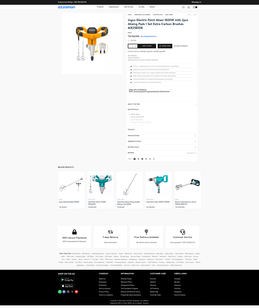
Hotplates (131, 262)
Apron (80, 259)
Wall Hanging (189, 253)
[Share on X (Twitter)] (134, 159)
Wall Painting (76, 253)
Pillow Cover (109, 259)
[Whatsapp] (60, 292)
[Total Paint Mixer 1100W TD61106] (158, 184)
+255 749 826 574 (79, 2)
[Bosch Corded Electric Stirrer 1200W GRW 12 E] (187, 184)
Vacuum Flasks (135, 256)
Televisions (163, 256)
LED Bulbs (90, 256)
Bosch (177, 199)
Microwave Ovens (163, 265)
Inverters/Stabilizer (116, 265)
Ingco (60, 199)
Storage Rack (124, 256)
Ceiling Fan (150, 259)
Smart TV (87, 259)
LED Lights (108, 256)
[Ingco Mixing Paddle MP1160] (71, 184)
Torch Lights (99, 256)
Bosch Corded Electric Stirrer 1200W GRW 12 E (185, 203)
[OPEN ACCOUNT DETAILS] (189, 7)
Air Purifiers (180, 262)
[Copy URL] (154, 159)
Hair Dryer (188, 259)
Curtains (180, 256)
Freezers (162, 262)
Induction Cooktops (102, 265)
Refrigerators (170, 262)
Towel (101, 259)
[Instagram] (68, 292)
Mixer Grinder (69, 262)
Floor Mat (95, 259)
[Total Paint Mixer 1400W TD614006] (100, 184)
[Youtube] (76, 292)
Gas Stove (78, 262)
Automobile (134, 60)
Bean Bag (159, 253)
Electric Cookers (141, 262)
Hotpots (116, 256)
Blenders (155, 256)
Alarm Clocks (138, 253)
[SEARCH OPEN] (183, 7)
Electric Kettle (88, 262)
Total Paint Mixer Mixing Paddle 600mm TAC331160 (128, 203)
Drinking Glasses (149, 253)
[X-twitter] (72, 292)
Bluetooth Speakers (121, 259)
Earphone (142, 259)
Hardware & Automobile (142, 15)
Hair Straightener (177, 259)
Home (129, 15)
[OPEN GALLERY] (92, 43)
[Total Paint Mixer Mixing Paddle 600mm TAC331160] (129, 184)
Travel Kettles (90, 265)
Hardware (148, 60)
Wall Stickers (86, 253)
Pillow (68, 259)
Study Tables (179, 253)
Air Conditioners (99, 262)
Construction (158, 15)
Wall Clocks (128, 253)
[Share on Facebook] (138, 159)
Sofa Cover (188, 256)
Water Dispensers (176, 265)
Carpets (74, 259)
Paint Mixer (169, 15)
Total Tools (91, 199)
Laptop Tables (168, 253)
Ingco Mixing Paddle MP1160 (69, 202)
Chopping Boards (120, 262)
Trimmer (167, 259)
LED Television (152, 262)
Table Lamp (70, 256)
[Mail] (150, 159)
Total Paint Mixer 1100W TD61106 (158, 202)
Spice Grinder (145, 265)
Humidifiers (109, 262)
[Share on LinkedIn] (142, 159)
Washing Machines (98, 253)
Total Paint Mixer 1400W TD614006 (97, 203)
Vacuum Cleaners (111, 253)
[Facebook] (64, 292)
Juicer (154, 265)
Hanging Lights (80, 256)
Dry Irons (127, 265)
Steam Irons (135, 265)
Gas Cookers (190, 262)
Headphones (133, 259)
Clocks (121, 253)
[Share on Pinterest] (146, 159)
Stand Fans (172, 256)
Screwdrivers (146, 256)
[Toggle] (131, 129)
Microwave (159, 259)
